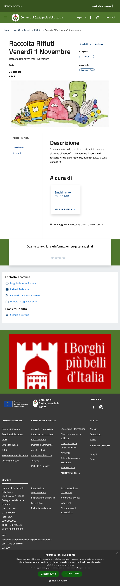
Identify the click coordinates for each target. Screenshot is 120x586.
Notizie (93, 429)
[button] (60, 580)
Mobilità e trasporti (40, 466)
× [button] (117, 553)
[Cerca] (114, 17)
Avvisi (27, 30)
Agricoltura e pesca (70, 472)
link (88, 568)
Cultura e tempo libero (42, 434)
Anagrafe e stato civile (42, 429)
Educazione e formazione (73, 429)
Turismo (35, 460)
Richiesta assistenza (41, 508)
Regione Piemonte (13, 6)
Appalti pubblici (38, 450)
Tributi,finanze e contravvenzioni (69, 445)
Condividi (84, 44)
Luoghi (93, 454)
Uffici (4, 439)
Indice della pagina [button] (21, 138)
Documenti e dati (10, 460)
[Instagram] (97, 17)
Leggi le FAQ (37, 503)
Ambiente (65, 453)
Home (6, 30)
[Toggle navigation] (6, 17)
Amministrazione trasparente (69, 490)
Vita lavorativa (38, 439)
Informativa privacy (70, 497)
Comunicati (95, 434)
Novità (17, 30)
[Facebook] (89, 17)
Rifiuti (37, 30)
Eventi (93, 459)
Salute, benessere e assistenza (70, 460)
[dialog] (60, 568)
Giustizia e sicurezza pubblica (71, 436)
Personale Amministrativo (15, 455)
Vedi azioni (99, 44)
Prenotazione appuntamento (38, 490)
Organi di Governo (11, 429)
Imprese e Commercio (42, 445)
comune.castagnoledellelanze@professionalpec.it (27, 539)
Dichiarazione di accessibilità (68, 510)
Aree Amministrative (12, 434)
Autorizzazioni (68, 467)
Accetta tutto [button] (48, 574)
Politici (5, 450)
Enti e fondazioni (10, 445)
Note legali (66, 503)
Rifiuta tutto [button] (72, 574)
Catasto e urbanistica (41, 455)
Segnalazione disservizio (43, 497)
